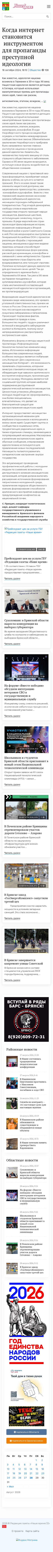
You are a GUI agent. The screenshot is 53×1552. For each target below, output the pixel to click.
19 (19, 1473)
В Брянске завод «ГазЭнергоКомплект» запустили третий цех (26, 898)
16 (42, 1469)
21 (31, 1473)
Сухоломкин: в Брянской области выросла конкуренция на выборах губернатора (26, 623)
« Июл (10, 1486)
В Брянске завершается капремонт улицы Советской (23, 961)
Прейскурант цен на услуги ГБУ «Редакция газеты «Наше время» (25, 560)
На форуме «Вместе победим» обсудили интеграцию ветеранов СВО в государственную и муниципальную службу (24, 692)
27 (25, 1477)
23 (42, 1473)
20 (25, 1473)
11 (14, 1469)
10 (8, 1469)
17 (8, 1473)
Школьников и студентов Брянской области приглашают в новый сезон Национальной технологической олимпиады (26, 763)
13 (25, 1469)
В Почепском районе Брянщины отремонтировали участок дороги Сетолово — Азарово (25, 829)
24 (8, 1477)
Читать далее (12, 578)
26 (19, 1477)
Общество (35, 70)
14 (31, 1469)
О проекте (17, 1531)
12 (19, 1469)
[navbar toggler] (49, 6)
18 (14, 1473)
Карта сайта (32, 1531)
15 (37, 1469)
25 (14, 1477)
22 (37, 1473)
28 (31, 1477)
